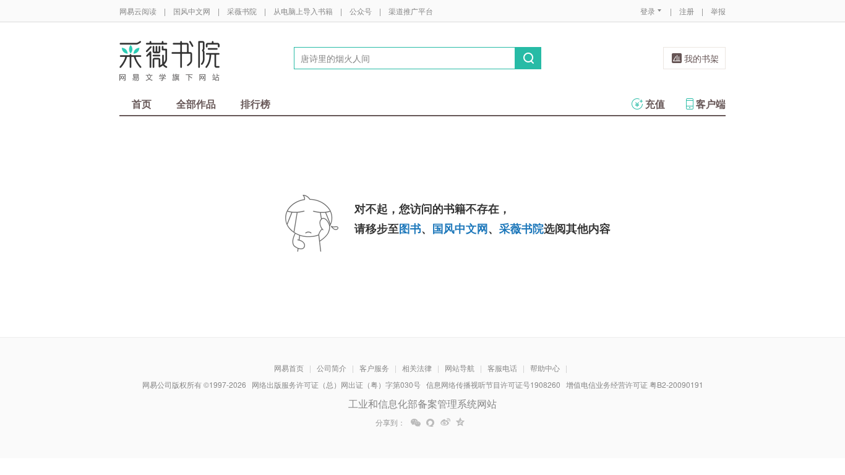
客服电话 (502, 367)
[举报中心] (759, 402)
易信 (430, 422)
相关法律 (417, 367)
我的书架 (701, 58)
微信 (416, 422)
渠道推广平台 (410, 11)
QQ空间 (460, 422)
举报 (718, 11)
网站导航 (459, 367)
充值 (655, 103)
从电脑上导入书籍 (303, 11)
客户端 (711, 103)
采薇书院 (242, 11)
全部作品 (196, 103)
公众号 (361, 11)
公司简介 (331, 367)
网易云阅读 (138, 11)
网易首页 (289, 367)
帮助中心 (545, 367)
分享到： (390, 422)
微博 (445, 422)
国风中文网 (191, 11)
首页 (142, 103)
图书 (410, 228)
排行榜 (255, 103)
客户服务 (374, 367)
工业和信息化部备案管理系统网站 (422, 403)
